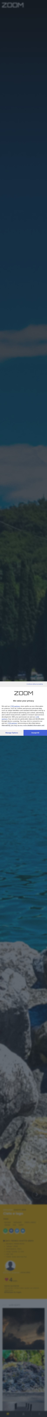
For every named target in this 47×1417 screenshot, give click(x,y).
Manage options (11, 733)
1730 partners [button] (15, 706)
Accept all (35, 733)
